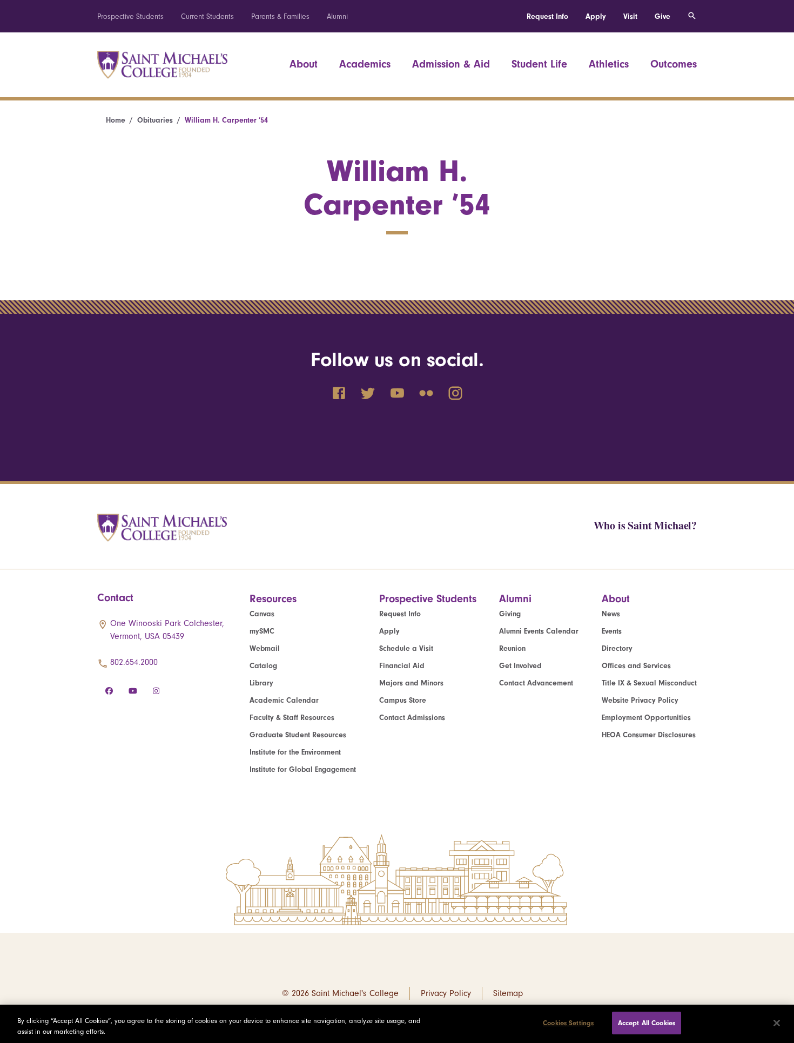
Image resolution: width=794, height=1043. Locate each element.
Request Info (547, 16)
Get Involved (520, 665)
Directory (617, 648)
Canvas (262, 613)
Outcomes (673, 64)
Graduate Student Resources (298, 734)
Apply (596, 16)
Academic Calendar (284, 700)
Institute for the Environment (295, 752)
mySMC (262, 631)
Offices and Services (636, 665)
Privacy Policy (446, 993)
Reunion (512, 648)
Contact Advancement (536, 683)
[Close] (777, 1023)
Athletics (609, 64)
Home (115, 120)
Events (612, 631)
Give (662, 16)
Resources (273, 599)
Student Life (539, 64)
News (611, 613)
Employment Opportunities (646, 717)
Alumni (337, 16)
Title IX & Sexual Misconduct (649, 683)
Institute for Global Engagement (303, 769)
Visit (630, 16)
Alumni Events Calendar (538, 631)
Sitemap (508, 993)
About (304, 64)
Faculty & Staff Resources (292, 717)
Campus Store (402, 700)
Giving (510, 613)
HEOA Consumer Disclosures (649, 734)
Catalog (263, 665)
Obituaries (155, 120)
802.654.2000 (134, 662)
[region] (397, 1024)
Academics (365, 64)
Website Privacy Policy (640, 700)
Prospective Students (130, 16)
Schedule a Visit (406, 648)
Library (261, 683)
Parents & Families (280, 16)
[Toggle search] (692, 16)
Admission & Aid (451, 64)
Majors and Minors (411, 683)
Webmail (265, 648)
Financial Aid (402, 665)
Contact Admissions (412, 717)
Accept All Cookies (646, 1023)
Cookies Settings (568, 1023)
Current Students (207, 16)
